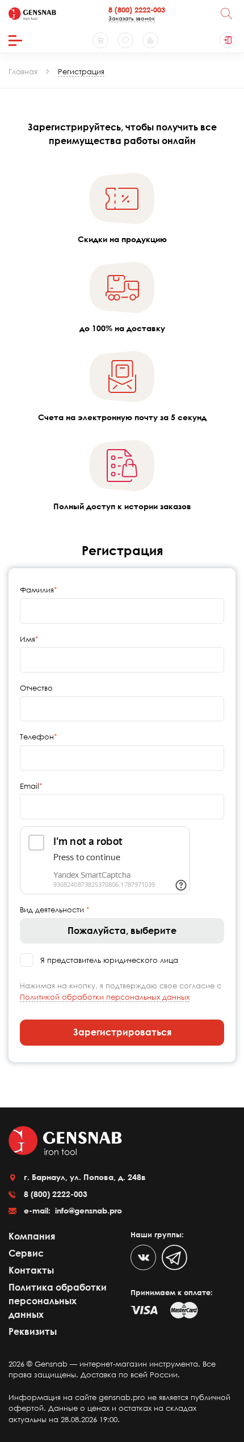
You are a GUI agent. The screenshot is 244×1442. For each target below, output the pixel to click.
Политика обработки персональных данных (58, 1301)
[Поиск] (226, 13)
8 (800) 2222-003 (136, 10)
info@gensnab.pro (87, 1210)
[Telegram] (174, 1257)
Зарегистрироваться (122, 1032)
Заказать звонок (131, 18)
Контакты (31, 1270)
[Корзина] (100, 40)
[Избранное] (125, 40)
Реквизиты (33, 1331)
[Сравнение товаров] (150, 40)
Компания (32, 1236)
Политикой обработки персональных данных (105, 996)
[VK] (143, 1257)
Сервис (26, 1253)
